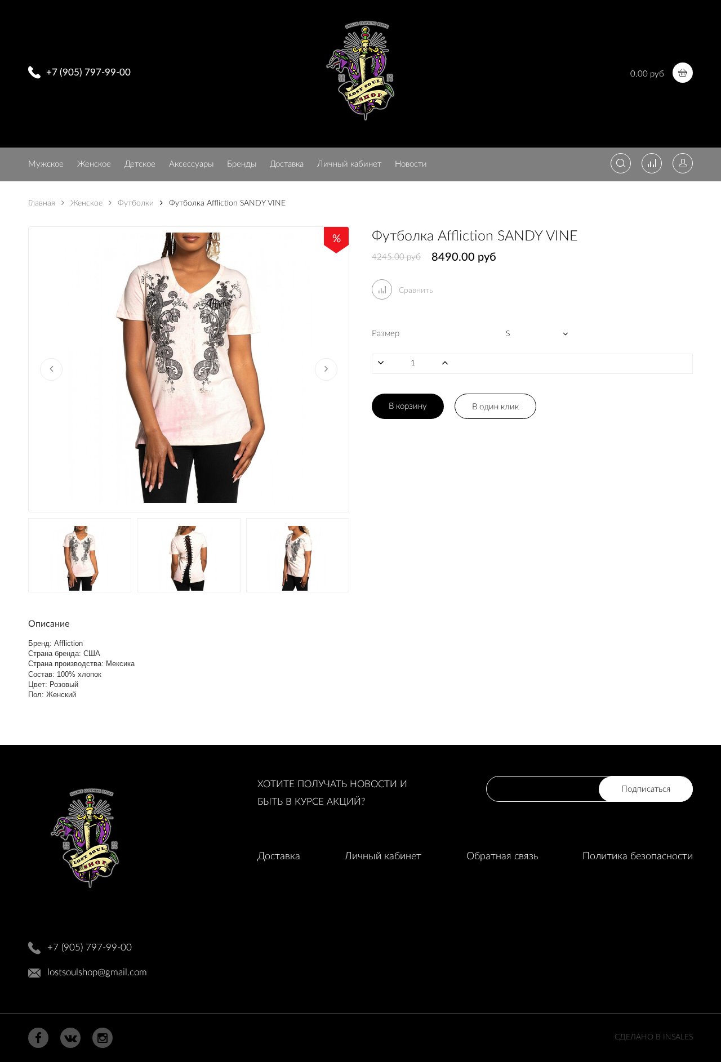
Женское (94, 164)
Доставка (287, 164)
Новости (411, 164)
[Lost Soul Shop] (360, 125)
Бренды (241, 164)
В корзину (408, 406)
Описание (48, 623)
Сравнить (415, 290)
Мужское (46, 164)
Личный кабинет (349, 164)
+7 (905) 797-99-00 (88, 72)
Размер (385, 333)
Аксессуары (191, 164)
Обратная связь (502, 856)
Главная (41, 203)
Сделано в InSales (654, 1037)
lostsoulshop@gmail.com (97, 972)
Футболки (134, 203)
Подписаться (645, 789)
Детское (139, 164)
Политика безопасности (637, 856)
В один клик (495, 407)
